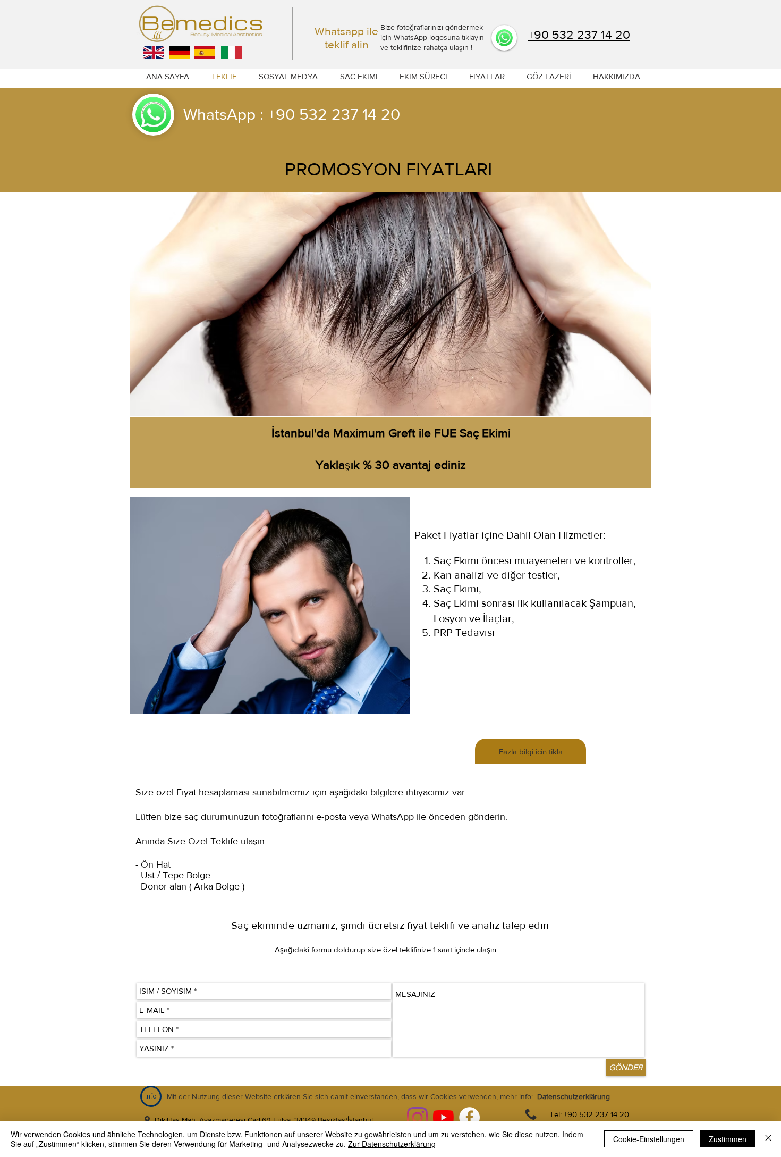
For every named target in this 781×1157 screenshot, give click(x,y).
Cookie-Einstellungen (648, 1139)
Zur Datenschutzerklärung (392, 1143)
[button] (616, 76)
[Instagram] (417, 1117)
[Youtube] (443, 1117)
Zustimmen (727, 1139)
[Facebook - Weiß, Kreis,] (469, 1117)
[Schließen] (768, 1138)
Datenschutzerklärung (573, 1096)
